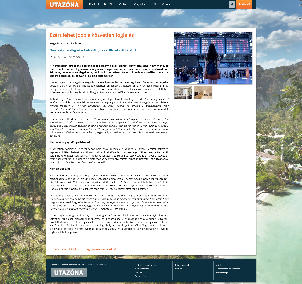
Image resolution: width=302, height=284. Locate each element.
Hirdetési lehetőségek (145, 265)
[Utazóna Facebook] (232, 6)
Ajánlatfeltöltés (142, 268)
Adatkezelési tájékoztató (228, 268)
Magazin (139, 4)
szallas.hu (58, 109)
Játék (153, 4)
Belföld (109, 4)
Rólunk (178, 268)
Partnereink (140, 276)
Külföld (123, 4)
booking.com (90, 65)
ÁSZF (218, 265)
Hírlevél (244, 4)
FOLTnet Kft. (101, 264)
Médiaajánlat (141, 272)
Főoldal (94, 4)
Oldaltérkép (222, 272)
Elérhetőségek (182, 265)
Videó (166, 4)
